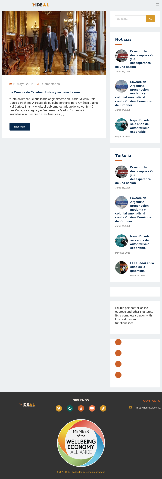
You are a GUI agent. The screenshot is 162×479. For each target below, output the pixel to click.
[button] (157, 5)
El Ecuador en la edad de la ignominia (142, 266)
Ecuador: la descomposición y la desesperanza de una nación (135, 59)
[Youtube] (118, 364)
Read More (19, 126)
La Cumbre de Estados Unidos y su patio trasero (44, 92)
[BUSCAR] (150, 18)
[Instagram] (118, 375)
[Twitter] (118, 353)
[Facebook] (118, 342)
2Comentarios (50, 84)
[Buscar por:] (135, 18)
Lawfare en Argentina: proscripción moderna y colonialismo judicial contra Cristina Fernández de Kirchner (134, 93)
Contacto (151, 400)
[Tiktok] (103, 408)
